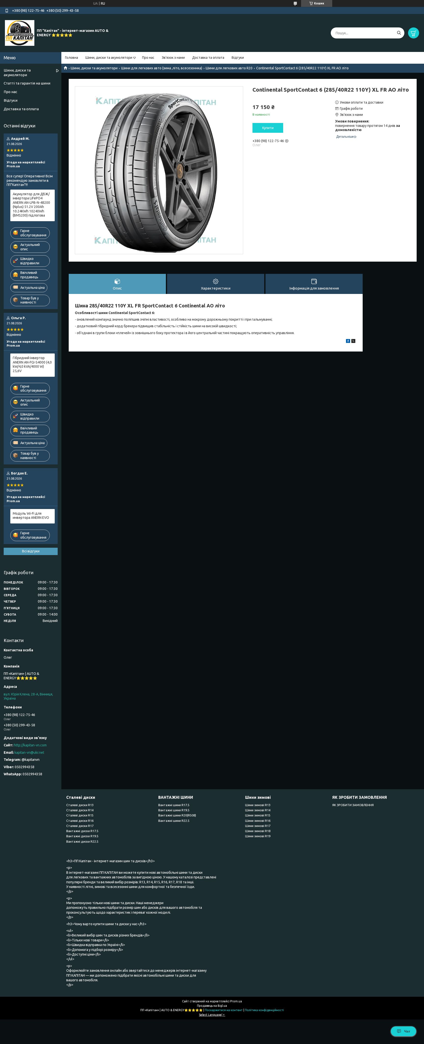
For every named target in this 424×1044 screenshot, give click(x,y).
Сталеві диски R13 (79, 805)
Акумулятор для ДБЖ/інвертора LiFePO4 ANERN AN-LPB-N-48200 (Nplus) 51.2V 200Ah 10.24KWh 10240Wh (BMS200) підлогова (31, 205)
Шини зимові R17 (257, 825)
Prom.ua (236, 1001)
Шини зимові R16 (257, 820)
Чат (407, 1031)
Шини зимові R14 (257, 810)
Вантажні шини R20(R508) (177, 815)
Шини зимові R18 (257, 831)
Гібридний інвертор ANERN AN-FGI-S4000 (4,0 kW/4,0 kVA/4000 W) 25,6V (32, 364)
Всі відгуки (31, 551)
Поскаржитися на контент (224, 1010)
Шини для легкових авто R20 (229, 68)
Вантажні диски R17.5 (82, 831)
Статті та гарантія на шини (27, 83)
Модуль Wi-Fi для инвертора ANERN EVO (31, 515)
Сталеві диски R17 (79, 825)
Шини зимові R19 (257, 836)
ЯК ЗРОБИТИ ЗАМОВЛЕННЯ (353, 805)
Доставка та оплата (208, 58)
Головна (71, 58)
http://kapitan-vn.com (30, 745)
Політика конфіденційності (264, 1010)
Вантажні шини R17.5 (173, 805)
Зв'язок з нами (173, 58)
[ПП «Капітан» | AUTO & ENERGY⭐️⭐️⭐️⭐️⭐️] (19, 33)
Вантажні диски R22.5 (82, 841)
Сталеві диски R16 (79, 820)
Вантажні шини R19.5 (173, 810)
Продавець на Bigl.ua (212, 1005)
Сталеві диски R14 (79, 810)
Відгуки (238, 58)
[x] (353, 342)
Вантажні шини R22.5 (173, 820)
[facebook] (348, 342)
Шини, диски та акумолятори (108, 58)
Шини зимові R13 (257, 805)
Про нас (148, 58)
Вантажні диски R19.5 (82, 836)
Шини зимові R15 (257, 815)
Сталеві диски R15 (79, 815)
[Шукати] (398, 32)
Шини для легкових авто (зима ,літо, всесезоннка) (161, 68)
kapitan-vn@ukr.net (29, 752)
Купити (268, 128)
